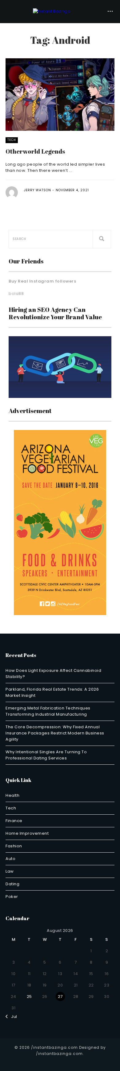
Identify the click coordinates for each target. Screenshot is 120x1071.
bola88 (16, 293)
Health (12, 795)
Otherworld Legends (35, 151)
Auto (10, 859)
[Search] (102, 239)
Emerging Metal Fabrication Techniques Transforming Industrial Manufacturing (48, 711)
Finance (14, 821)
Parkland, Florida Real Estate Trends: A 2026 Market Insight (52, 692)
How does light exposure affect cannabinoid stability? (53, 674)
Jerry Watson (37, 190)
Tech (11, 140)
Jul (12, 1016)
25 (29, 996)
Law (10, 871)
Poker (12, 896)
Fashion (14, 846)
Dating (12, 884)
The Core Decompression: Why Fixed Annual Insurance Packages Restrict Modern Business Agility (55, 733)
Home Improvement (27, 833)
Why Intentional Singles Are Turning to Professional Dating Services (46, 755)
